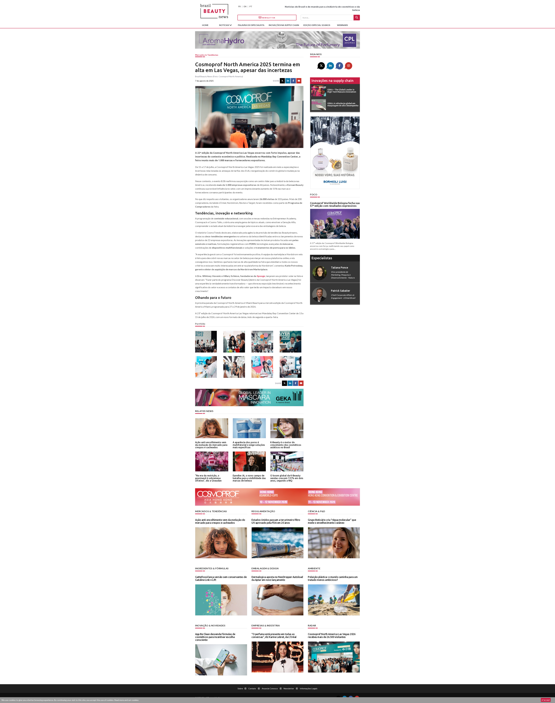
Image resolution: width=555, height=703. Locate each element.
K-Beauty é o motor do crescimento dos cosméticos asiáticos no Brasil (285, 445)
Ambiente (314, 568)
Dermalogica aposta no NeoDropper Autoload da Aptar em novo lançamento (277, 578)
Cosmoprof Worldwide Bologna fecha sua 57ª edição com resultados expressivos (335, 204)
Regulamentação (263, 511)
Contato (252, 688)
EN (245, 6)
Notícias (224, 25)
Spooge (261, 276)
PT (250, 6)
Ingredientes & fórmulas (212, 568)
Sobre (240, 688)
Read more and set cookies (126, 700)
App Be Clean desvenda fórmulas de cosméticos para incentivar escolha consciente (215, 637)
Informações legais (308, 688)
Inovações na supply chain (284, 25)
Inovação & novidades (210, 625)
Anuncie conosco (270, 688)
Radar (312, 625)
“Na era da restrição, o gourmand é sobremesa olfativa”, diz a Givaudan (208, 478)
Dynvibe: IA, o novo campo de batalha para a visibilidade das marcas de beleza (249, 478)
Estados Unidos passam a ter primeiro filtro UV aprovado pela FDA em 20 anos (275, 521)
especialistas (321, 258)
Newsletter (268, 18)
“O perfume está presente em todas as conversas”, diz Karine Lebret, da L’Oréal (273, 635)
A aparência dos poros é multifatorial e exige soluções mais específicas (249, 445)
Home (205, 25)
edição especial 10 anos (316, 25)
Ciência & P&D (316, 511)
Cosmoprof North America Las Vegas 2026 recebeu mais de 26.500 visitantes (331, 635)
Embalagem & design (265, 568)
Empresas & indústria (265, 625)
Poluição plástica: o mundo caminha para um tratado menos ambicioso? (333, 578)
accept (546, 700)
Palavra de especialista (251, 25)
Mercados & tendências (206, 55)
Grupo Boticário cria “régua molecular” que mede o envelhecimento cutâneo (332, 521)
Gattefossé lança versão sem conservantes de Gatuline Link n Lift (221, 578)
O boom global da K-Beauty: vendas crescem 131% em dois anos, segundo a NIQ (286, 478)
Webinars (342, 25)
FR (239, 6)
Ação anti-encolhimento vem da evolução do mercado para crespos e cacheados (211, 445)
